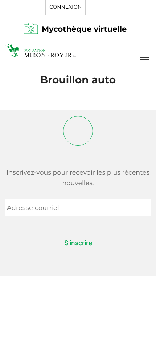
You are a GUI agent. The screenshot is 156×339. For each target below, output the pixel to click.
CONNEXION (65, 7)
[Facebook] (78, 131)
